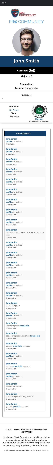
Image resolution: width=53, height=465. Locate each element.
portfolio (17, 406)
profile (9, 141)
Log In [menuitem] (3, 3)
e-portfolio (17, 346)
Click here (39, 119)
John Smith (26, 60)
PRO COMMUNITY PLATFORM (28, 429)
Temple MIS (24, 326)
